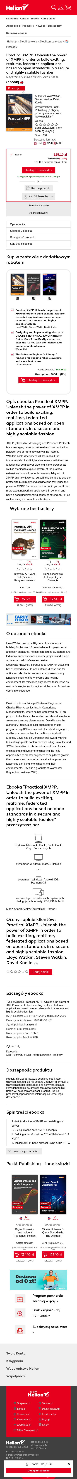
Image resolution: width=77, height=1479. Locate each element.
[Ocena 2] (40, 124)
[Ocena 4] (48, 124)
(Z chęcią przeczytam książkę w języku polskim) (48, 113)
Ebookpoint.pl (49, 1414)
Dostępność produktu (22, 237)
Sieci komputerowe (37, 1054)
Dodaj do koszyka (38, 170)
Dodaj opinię (40, 971)
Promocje (28, 25)
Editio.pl (21, 1408)
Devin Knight (48, 1243)
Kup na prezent (40, 188)
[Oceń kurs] (17, 971)
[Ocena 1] (36, 124)
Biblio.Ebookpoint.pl (27, 1430)
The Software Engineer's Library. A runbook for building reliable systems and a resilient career (39, 358)
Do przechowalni (38, 212)
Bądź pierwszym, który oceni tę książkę (48, 129)
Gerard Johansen (24, 1243)
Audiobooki (13, 25)
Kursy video (48, 18)
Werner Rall (21, 349)
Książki (24, 18)
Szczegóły (21, 230)
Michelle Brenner (24, 364)
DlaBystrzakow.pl (51, 1408)
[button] (64, 538)
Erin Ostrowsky (62, 1243)
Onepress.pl (23, 1403)
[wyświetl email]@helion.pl (26, 1455)
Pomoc (51, 908)
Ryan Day (25, 587)
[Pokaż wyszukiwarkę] (53, 7)
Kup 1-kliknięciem (39, 196)
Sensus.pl (47, 1403)
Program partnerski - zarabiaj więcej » (49, 1298)
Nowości (41, 25)
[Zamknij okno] (69, 1464)
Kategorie (12, 18)
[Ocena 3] (44, 124)
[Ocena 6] (56, 124)
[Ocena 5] (52, 124)
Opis (17, 224)
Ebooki (34, 18)
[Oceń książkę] (49, 124)
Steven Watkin (43, 99)
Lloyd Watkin (52, 96)
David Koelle (50, 327)
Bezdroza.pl (23, 1414)
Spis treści (21, 243)
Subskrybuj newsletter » (50, 1329)
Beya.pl (46, 1419)
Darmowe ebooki (16, 32)
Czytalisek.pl (23, 1425)
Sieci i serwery (14, 1054)
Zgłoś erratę (13, 1046)
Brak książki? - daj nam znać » (47, 1312)
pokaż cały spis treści (25, 1151)
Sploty (45, 1425)
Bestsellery (55, 25)
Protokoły (57, 1054)
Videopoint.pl (23, 1419)
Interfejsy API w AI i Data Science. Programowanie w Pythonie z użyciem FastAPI (25, 580)
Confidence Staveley (52, 587)
